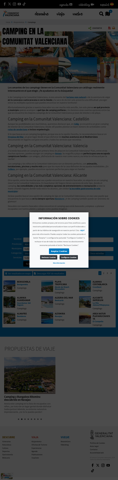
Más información (59, 263)
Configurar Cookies (68, 257)
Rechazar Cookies (49, 257)
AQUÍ (82, 230)
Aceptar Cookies (59, 251)
